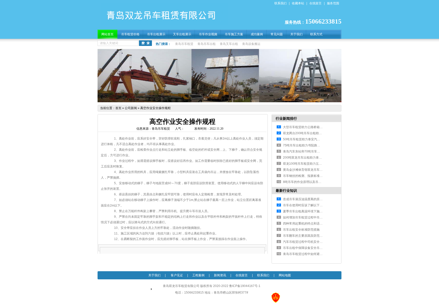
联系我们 (280, 3)
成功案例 (257, 34)
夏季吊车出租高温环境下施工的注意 (307, 211)
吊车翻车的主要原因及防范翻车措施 (307, 235)
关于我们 (296, 34)
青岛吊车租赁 (184, 44)
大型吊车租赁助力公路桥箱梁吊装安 (307, 127)
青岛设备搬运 (251, 44)
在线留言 (315, 3)
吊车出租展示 (156, 34)
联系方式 (316, 34)
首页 (118, 108)
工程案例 (198, 275)
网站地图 (285, 275)
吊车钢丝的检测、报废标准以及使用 (307, 176)
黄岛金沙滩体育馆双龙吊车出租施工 (307, 170)
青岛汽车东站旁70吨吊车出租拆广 (306, 151)
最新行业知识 (286, 191)
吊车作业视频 (208, 34)
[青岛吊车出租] (164, 24)
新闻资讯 (220, 275)
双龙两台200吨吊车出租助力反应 (305, 133)
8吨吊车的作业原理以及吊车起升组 (307, 182)
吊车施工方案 (234, 34)
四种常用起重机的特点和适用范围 (306, 223)
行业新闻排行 (286, 118)
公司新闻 (131, 108)
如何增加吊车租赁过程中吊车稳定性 (307, 217)
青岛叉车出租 (229, 44)
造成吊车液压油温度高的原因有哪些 (307, 199)
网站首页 (107, 34)
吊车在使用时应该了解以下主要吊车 (307, 205)
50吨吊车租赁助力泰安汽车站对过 (306, 139)
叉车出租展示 (182, 34)
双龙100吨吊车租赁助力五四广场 (305, 163)
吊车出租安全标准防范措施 (301, 229)
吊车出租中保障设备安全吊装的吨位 (307, 248)
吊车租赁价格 (130, 34)
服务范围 (333, 3)
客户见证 (176, 275)
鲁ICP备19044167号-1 (244, 286)
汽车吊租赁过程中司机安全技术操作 (307, 242)
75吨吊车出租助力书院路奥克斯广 (306, 145)
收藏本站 (298, 3)
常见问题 (277, 34)
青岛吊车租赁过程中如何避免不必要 (307, 254)
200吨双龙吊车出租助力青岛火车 (305, 157)
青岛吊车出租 (206, 44)
